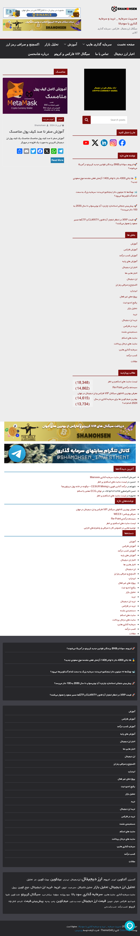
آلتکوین (122, 879)
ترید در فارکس (130, 326)
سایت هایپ (109, 894)
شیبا (8, 894)
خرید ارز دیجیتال (42, 887)
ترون (64, 887)
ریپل (14, 887)
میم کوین (62, 900)
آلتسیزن (131, 879)
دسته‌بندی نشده (129, 332)
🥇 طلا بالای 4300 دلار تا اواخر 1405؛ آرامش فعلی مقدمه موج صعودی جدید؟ (99, 660)
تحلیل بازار (51, 44)
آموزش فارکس (130, 249)
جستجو (86, 120)
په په (47, 901)
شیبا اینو (131, 901)
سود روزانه (65, 894)
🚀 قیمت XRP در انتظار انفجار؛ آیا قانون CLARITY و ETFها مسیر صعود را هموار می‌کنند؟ (92, 695)
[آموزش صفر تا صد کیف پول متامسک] (35, 96)
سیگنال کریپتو (31, 894)
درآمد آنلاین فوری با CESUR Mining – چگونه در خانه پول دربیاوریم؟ (94, 486)
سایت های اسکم (129, 338)
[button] (84, 44)
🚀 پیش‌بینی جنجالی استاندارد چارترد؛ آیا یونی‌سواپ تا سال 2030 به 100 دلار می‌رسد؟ (94, 683)
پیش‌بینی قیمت (34, 900)
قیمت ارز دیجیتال (94, 900)
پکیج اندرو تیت (130, 302)
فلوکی (116, 901)
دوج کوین (23, 887)
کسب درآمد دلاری (110, 907)
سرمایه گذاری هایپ (99, 44)
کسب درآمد (131, 355)
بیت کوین (43, 879)
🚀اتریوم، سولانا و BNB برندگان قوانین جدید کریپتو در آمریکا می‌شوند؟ (101, 648)
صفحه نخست (126, 44)
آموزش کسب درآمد (128, 255)
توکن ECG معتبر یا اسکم (89, 491)
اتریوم (107, 879)
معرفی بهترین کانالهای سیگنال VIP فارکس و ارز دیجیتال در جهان (107, 393)
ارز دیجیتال (132, 279)
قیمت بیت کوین (75, 901)
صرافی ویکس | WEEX (125, 514)
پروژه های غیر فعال (128, 296)
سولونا (56, 894)
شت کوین (15, 894)
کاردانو (20, 901)
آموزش (72, 44)
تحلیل (30, 879)
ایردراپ (133, 290)
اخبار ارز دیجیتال (124, 54)
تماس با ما (101, 54)
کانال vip (12, 901)
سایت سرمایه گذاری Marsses (104, 477)
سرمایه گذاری (93, 894)
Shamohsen (40, 125)
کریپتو (132, 907)
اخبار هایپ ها (131, 273)
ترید (135, 314)
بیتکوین (56, 879)
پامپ (53, 901)
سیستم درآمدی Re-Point (125, 387)
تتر (35, 879)
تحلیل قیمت (72, 887)
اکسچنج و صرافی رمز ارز (22, 44)
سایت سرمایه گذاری (126, 894)
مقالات (134, 361)
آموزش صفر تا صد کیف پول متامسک (36, 131)
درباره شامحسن (38, 54)
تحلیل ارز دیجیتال (122, 887)
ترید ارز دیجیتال (129, 320)
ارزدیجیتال (75, 879)
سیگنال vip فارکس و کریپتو (72, 54)
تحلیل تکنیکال (85, 887)
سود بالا (76, 894)
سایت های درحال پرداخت (125, 343)
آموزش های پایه (48, 119)
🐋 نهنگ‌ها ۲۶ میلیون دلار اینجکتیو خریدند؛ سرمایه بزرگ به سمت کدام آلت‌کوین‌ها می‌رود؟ (92, 671)
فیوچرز (110, 901)
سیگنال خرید (47, 894)
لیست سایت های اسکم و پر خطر (122, 381)
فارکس (123, 901)
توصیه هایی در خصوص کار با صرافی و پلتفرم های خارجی (110, 528)
